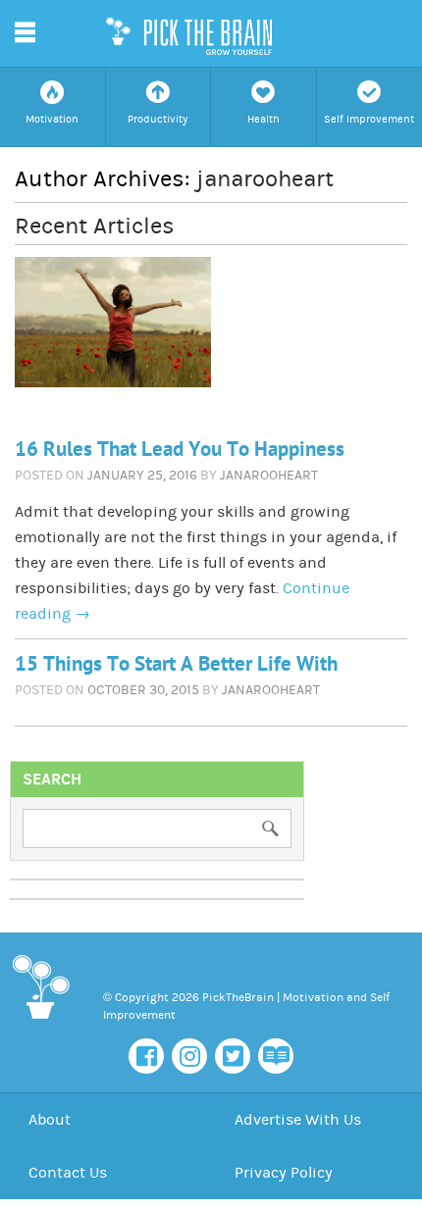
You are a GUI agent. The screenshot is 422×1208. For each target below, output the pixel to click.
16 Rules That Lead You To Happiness (179, 449)
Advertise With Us (298, 1120)
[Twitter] (232, 1056)
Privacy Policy (284, 1173)
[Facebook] (146, 1056)
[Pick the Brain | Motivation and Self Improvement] (39, 1023)
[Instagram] (189, 1056)
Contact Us (67, 1173)
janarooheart (265, 179)
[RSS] (275, 1056)
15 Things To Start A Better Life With (176, 664)
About (49, 1120)
